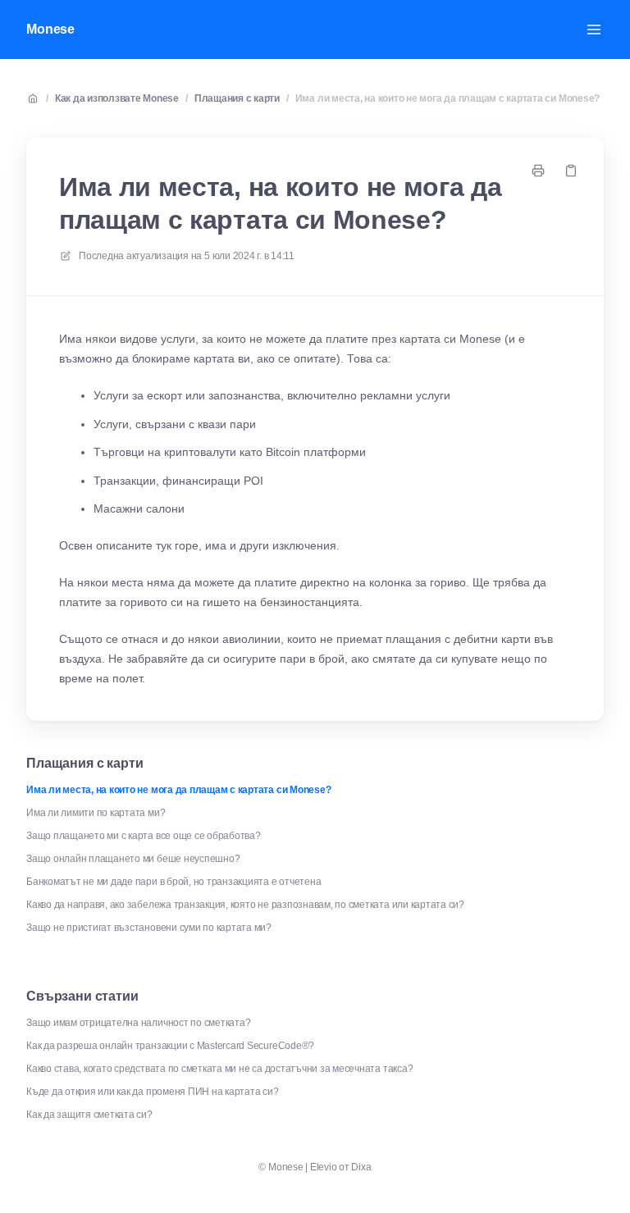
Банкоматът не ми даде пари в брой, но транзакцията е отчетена (173, 881)
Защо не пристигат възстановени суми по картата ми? (149, 927)
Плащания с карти (237, 98)
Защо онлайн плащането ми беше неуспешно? (133, 858)
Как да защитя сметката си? (89, 1114)
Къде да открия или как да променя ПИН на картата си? (152, 1091)
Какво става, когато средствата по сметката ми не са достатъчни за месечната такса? (219, 1068)
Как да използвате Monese (117, 98)
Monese (50, 29)
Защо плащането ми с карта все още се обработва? (143, 835)
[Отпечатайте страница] (538, 170)
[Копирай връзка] (571, 170)
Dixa (361, 1167)
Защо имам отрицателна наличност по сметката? (138, 1022)
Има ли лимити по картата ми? (95, 813)
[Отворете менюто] (594, 29)
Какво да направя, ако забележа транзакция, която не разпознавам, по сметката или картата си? (245, 904)
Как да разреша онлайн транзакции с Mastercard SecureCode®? (170, 1045)
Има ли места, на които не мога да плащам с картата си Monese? (447, 98)
